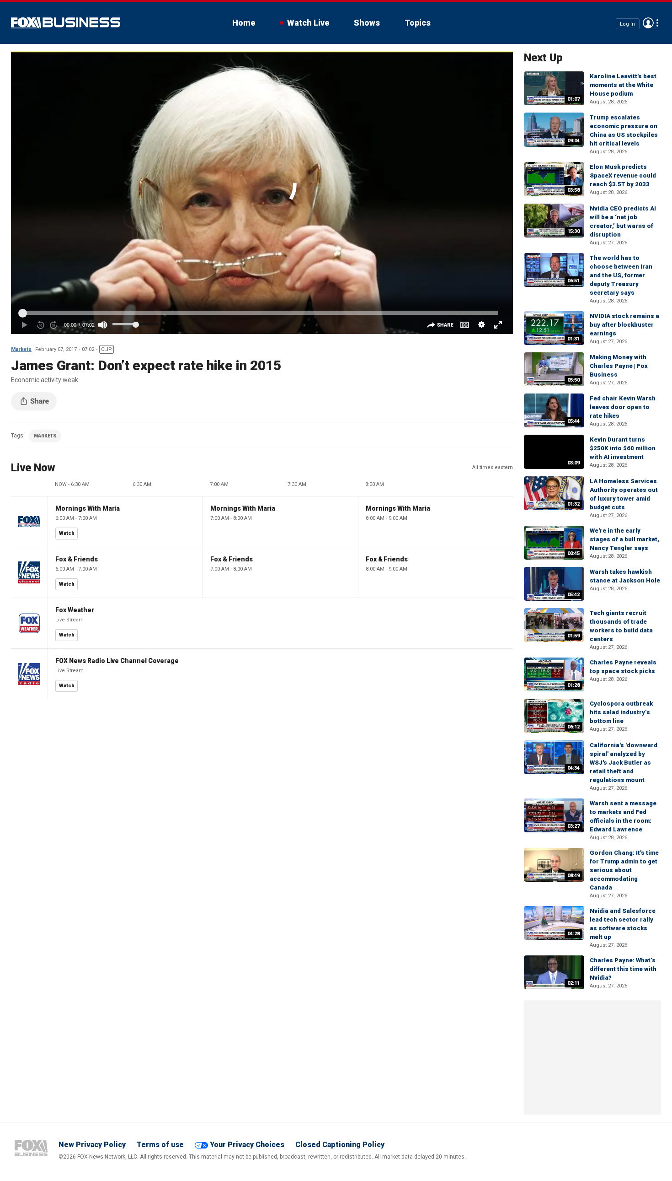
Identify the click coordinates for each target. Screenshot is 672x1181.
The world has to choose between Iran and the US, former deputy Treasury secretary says (621, 275)
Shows (367, 22)
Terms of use (160, 1144)
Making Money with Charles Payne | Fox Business (619, 366)
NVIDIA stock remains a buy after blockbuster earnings (624, 325)
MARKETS (45, 435)
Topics (418, 22)
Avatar (648, 22)
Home (243, 22)
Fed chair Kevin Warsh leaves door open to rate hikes (623, 407)
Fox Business (65, 22)
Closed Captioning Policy (339, 1144)
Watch (67, 533)
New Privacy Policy (92, 1144)
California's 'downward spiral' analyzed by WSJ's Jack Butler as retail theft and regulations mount (623, 762)
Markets (21, 349)
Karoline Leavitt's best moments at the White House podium (623, 85)
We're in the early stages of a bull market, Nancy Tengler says (624, 539)
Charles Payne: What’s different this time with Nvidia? (623, 969)
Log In (627, 24)
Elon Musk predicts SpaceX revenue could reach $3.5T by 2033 (623, 175)
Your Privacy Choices (247, 1144)
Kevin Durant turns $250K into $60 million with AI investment (623, 448)
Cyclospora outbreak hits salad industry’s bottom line (621, 712)
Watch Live (308, 22)
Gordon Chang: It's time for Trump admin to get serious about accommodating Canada (624, 870)
